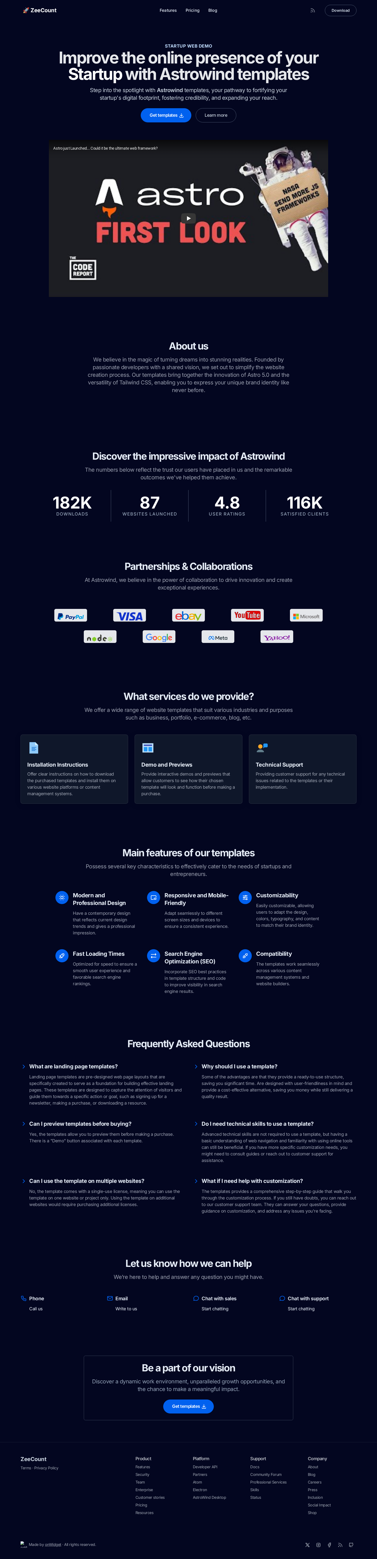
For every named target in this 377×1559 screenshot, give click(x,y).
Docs (254, 1467)
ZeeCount (33, 1459)
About (313, 1467)
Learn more (216, 115)
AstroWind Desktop (209, 1497)
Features (168, 10)
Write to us (126, 1308)
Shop (312, 1512)
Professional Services (268, 1482)
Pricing (193, 10)
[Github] (351, 1544)
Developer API (205, 1467)
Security (142, 1474)
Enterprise (144, 1489)
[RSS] (340, 1544)
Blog (212, 10)
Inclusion (315, 1497)
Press (312, 1489)
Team (140, 1482)
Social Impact (319, 1505)
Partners (200, 1474)
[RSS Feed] (312, 10)
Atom (197, 1482)
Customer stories (150, 1497)
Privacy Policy (46, 1468)
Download (341, 10)
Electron (200, 1489)
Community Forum (266, 1474)
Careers (315, 1482)
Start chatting (215, 1308)
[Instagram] (318, 1544)
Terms (26, 1468)
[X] (307, 1544)
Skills (254, 1489)
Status (255, 1497)
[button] (188, 218)
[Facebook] (329, 1544)
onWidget (53, 1544)
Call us (36, 1308)
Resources (144, 1512)
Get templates (164, 115)
